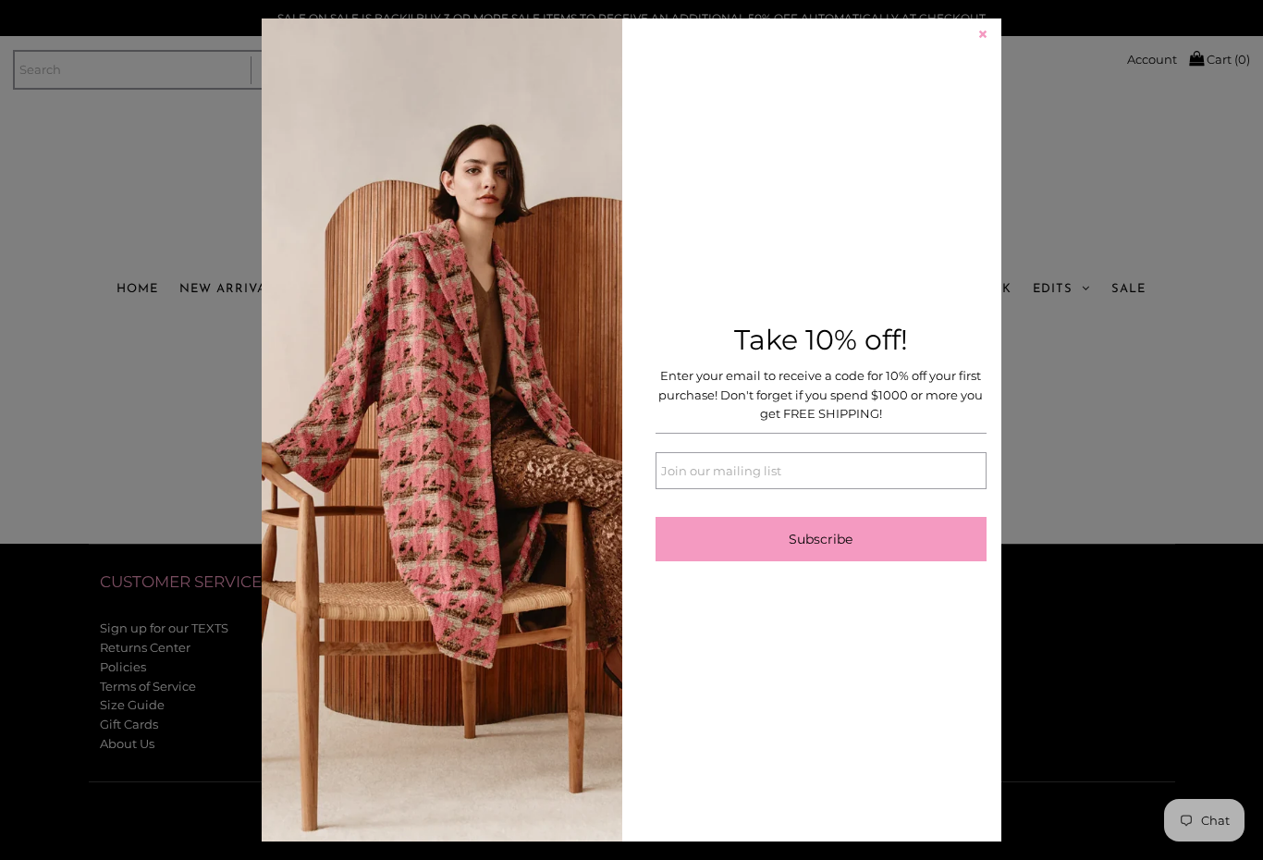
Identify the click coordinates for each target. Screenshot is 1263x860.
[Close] (983, 37)
